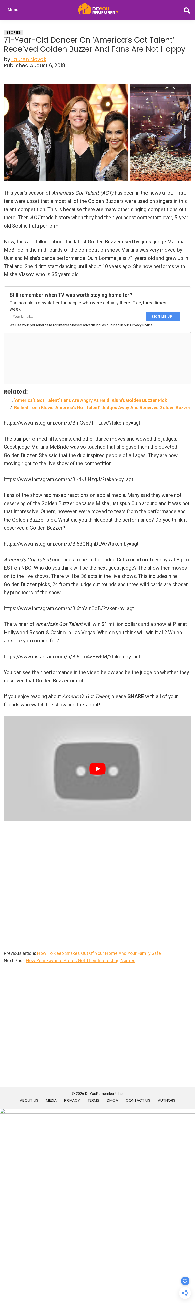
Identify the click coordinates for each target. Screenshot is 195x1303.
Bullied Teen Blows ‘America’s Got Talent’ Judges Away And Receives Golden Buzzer (102, 407)
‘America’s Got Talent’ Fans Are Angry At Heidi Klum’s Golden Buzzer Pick (90, 400)
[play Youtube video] (97, 768)
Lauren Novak (28, 59)
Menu (13, 9)
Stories (13, 32)
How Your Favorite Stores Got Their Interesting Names (80, 960)
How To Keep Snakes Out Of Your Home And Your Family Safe (99, 953)
